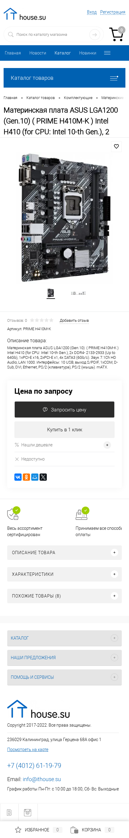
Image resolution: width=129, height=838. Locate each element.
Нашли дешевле (36, 444)
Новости (37, 53)
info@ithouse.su (42, 779)
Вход (92, 12)
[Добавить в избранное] (116, 146)
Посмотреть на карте (27, 749)
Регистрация (112, 12)
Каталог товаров (32, 78)
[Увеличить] (64, 218)
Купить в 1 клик (64, 430)
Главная (13, 53)
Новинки (87, 53)
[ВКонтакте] (18, 477)
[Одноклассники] (26, 477)
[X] (43, 477)
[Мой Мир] (34, 477)
